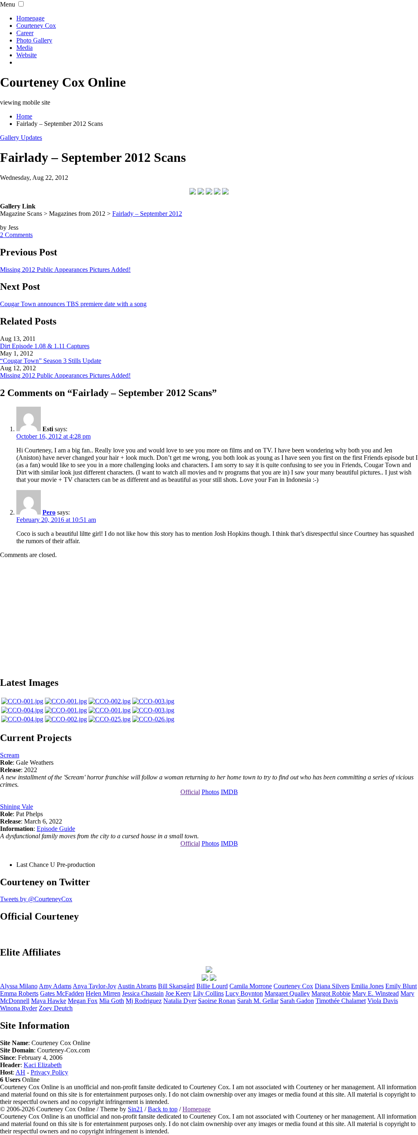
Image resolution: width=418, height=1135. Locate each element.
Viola (382, 1000)
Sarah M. (257, 1000)
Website (26, 54)
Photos (210, 791)
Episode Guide (56, 828)
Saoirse (217, 1000)
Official (190, 791)
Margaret (287, 993)
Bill (176, 986)
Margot (331, 993)
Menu (7, 4)
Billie (212, 986)
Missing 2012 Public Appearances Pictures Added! (65, 269)
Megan (83, 1000)
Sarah (297, 1000)
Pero (49, 512)
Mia (111, 1000)
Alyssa (19, 986)
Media (24, 47)
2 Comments (16, 234)
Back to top (163, 1109)
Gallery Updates (21, 137)
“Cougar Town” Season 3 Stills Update (50, 360)
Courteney (293, 986)
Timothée (341, 1000)
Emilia (367, 986)
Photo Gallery (34, 40)
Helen (103, 993)
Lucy (244, 993)
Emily (401, 986)
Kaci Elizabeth (43, 1064)
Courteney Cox (36, 25)
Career (24, 32)
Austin (137, 986)
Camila (250, 986)
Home (24, 116)
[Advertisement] (209, 616)
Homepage (30, 18)
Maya (48, 1000)
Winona (18, 1008)
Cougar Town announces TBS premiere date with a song (73, 303)
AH (20, 1072)
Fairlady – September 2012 (147, 213)
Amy (55, 986)
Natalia (179, 1000)
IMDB (229, 791)
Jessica (143, 993)
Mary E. (375, 993)
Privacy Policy (49, 1072)
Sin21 (135, 1109)
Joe (178, 993)
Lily (208, 993)
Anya (94, 986)
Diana (332, 986)
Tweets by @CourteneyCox (36, 898)
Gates (62, 993)
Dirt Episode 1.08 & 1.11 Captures (44, 346)
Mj (144, 1000)
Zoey (56, 1008)
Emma (19, 993)
